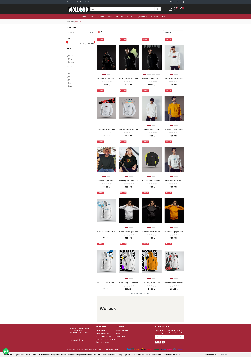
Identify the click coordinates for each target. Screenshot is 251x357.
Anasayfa (70, 22)
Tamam (224, 355)
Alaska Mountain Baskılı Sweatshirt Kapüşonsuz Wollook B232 (174, 181)
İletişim (87, 2)
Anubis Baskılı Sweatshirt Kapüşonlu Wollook (106, 79)
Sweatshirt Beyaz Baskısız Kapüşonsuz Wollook (152, 130)
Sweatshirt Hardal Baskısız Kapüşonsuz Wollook (174, 130)
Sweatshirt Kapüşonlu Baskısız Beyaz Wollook (129, 232)
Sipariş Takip (176, 2)
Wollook (71, 33)
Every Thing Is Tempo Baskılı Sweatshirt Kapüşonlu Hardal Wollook (152, 283)
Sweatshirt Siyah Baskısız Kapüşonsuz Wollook (106, 181)
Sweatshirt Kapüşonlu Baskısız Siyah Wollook (152, 232)
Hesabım (80, 2)
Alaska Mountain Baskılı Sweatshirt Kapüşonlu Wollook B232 (106, 231)
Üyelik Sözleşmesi (102, 342)
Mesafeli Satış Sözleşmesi (105, 339)
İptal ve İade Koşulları (104, 336)
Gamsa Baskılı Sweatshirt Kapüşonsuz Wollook (106, 129)
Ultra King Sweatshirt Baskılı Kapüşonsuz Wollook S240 (129, 181)
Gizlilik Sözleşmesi (102, 333)
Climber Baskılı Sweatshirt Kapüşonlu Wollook (129, 78)
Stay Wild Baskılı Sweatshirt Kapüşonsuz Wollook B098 (129, 129)
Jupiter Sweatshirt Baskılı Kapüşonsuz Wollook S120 (152, 181)
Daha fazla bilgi (211, 355)
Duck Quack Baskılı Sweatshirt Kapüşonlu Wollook (106, 282)
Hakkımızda (71, 2)
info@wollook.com (77, 340)
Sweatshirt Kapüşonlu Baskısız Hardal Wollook (174, 232)
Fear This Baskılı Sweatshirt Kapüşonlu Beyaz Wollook (174, 283)
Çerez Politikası (101, 330)
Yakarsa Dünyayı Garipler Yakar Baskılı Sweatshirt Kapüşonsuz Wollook (174, 79)
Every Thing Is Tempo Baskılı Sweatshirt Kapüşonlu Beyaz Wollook (129, 283)
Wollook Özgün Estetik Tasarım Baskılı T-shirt (89, 349)
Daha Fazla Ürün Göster (140, 293)
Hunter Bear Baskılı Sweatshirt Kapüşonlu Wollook (152, 79)
